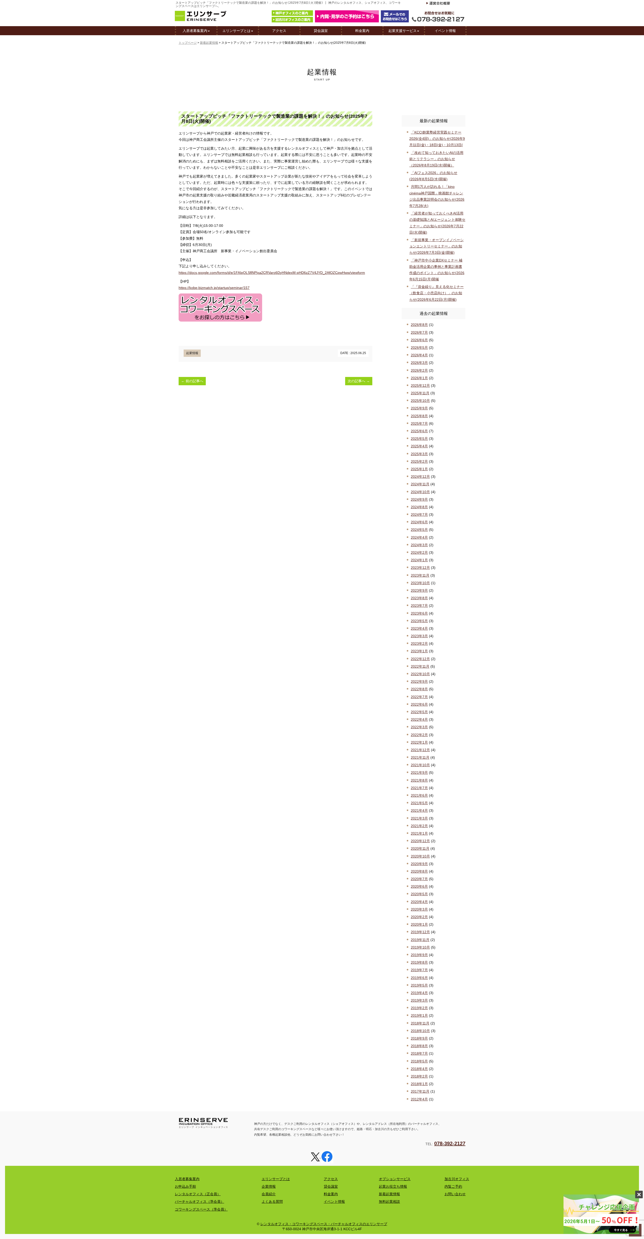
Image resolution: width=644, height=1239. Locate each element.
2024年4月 (419, 537)
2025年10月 (420, 401)
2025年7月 (419, 423)
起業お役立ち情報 (393, 1186)
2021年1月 (419, 833)
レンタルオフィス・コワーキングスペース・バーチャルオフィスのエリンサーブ (323, 1224)
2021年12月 (420, 750)
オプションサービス (395, 1179)
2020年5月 (419, 894)
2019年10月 (420, 947)
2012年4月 (419, 1099)
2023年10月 (420, 583)
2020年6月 (419, 886)
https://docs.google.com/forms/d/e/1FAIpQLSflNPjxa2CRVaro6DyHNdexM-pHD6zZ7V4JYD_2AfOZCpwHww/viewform (272, 273)
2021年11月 (420, 757)
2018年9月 (419, 1038)
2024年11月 (420, 484)
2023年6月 (419, 613)
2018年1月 (419, 1084)
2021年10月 (420, 765)
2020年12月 (420, 841)
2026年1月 (419, 378)
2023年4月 (419, 628)
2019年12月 (420, 932)
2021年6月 (419, 795)
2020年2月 (419, 917)
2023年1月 (419, 651)
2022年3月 (419, 727)
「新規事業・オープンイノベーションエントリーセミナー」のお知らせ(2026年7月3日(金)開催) (436, 246)
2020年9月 (419, 864)
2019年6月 (419, 978)
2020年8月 (419, 871)
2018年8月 (419, 1046)
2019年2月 (419, 1008)
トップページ (188, 43)
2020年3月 (419, 909)
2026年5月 (419, 348)
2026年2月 (419, 370)
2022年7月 (419, 697)
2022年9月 (419, 681)
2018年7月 (419, 1053)
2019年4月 (419, 993)
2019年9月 (419, 955)
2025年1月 (419, 469)
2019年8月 (419, 962)
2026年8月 (419, 325)
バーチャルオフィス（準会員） (199, 1202)
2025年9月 (419, 408)
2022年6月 (419, 704)
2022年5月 (419, 712)
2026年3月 (419, 363)
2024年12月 (420, 477)
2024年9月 (419, 499)
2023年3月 (419, 636)
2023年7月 (419, 606)
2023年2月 (419, 644)
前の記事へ (192, 381)
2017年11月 (420, 1091)
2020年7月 (419, 879)
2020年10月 (420, 856)
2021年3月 (419, 818)
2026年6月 (419, 340)
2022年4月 (419, 719)
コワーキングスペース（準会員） (201, 1209)
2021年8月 (419, 780)
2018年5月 (419, 1061)
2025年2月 (419, 461)
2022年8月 (419, 689)
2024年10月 (420, 492)
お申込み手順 (185, 1186)
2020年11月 (420, 848)
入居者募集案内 (195, 31)
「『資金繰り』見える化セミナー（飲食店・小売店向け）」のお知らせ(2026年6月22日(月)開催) (436, 293)
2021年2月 (419, 826)
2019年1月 (419, 1015)
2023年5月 (419, 621)
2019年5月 (419, 985)
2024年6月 (419, 522)
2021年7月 (419, 788)
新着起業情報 (209, 43)
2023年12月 (420, 568)
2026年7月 (419, 332)
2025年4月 (419, 446)
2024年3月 (419, 545)
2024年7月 (419, 514)
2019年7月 (419, 970)
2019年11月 (420, 940)
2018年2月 (419, 1076)
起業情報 (192, 353)
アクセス (279, 31)
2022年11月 (420, 666)
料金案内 (362, 31)
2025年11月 (420, 393)
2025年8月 (419, 416)
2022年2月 (419, 735)
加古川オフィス (457, 1179)
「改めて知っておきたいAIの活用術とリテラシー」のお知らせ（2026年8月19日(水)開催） (436, 159)
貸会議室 (321, 31)
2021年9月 (419, 773)
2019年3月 (419, 1000)
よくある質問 (272, 1202)
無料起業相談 (389, 1202)
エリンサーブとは (236, 31)
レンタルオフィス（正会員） (198, 1194)
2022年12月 (420, 659)
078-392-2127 (449, 1143)
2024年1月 (419, 560)
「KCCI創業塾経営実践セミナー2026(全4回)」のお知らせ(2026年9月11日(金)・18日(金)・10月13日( (437, 138)
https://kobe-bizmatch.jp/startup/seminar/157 (214, 288)
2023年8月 (419, 598)
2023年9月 (419, 590)
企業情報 (269, 1186)
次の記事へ (359, 381)
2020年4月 (419, 902)
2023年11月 (420, 575)
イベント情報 (445, 31)
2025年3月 (419, 454)
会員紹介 (269, 1194)
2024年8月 (419, 507)
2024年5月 (419, 530)
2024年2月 (419, 552)
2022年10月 (420, 674)
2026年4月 (419, 355)
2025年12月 (420, 385)
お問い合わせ (455, 1194)
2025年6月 (419, 431)
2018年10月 (420, 1031)
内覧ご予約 (453, 1186)
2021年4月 (419, 810)
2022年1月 (419, 742)
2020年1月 (419, 924)
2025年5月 (419, 439)
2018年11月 (420, 1023)
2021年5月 (419, 803)
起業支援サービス (402, 31)
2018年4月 (419, 1069)
